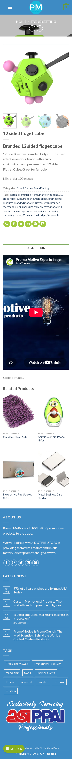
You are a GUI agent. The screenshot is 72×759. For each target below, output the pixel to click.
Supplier (51, 215)
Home (21, 21)
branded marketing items (28, 202)
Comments (21, 622)
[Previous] (9, 77)
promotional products (47, 663)
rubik (18, 215)
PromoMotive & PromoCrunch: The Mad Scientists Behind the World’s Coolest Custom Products (37, 635)
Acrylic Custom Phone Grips (51, 438)
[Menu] (9, 7)
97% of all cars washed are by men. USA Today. (40, 590)
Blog (28, 747)
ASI (24, 215)
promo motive (41, 206)
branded (43, 682)
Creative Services (46, 747)
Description (36, 248)
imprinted (26, 682)
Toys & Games (24, 188)
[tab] (36, 248)
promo (10, 682)
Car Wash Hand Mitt (15, 437)
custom (11, 691)
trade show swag (17, 663)
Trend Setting (43, 21)
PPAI (36, 215)
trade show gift (31, 198)
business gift (26, 206)
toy (59, 215)
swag (46, 202)
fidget (43, 215)
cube (30, 215)
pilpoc (44, 198)
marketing (9, 215)
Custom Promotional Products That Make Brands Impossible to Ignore (37, 603)
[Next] (62, 77)
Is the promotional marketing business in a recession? (41, 616)
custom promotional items (23, 194)
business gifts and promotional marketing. (36, 211)
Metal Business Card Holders (50, 496)
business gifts (46, 672)
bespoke (59, 682)
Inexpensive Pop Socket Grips (17, 496)
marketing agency (49, 194)
